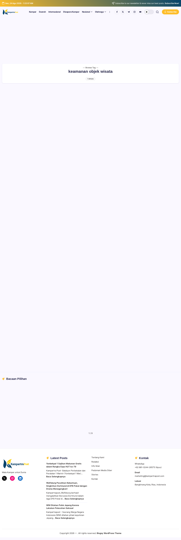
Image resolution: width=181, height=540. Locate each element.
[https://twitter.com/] (122, 12)
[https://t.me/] (128, 12)
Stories (94, 474)
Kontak (94, 479)
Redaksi (95, 461)
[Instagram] (12, 478)
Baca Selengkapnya (55, 476)
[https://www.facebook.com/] (117, 12)
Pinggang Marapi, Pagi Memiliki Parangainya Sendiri (88, 426)
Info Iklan (95, 466)
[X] (4, 478)
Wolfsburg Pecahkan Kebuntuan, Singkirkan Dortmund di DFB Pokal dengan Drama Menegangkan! (66, 486)
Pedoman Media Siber (101, 470)
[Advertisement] (90, 36)
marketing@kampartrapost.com (149, 476)
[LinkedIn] (20, 478)
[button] (149, 12)
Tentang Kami (97, 457)
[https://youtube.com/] (140, 12)
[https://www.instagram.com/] (134, 12)
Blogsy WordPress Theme (109, 533)
